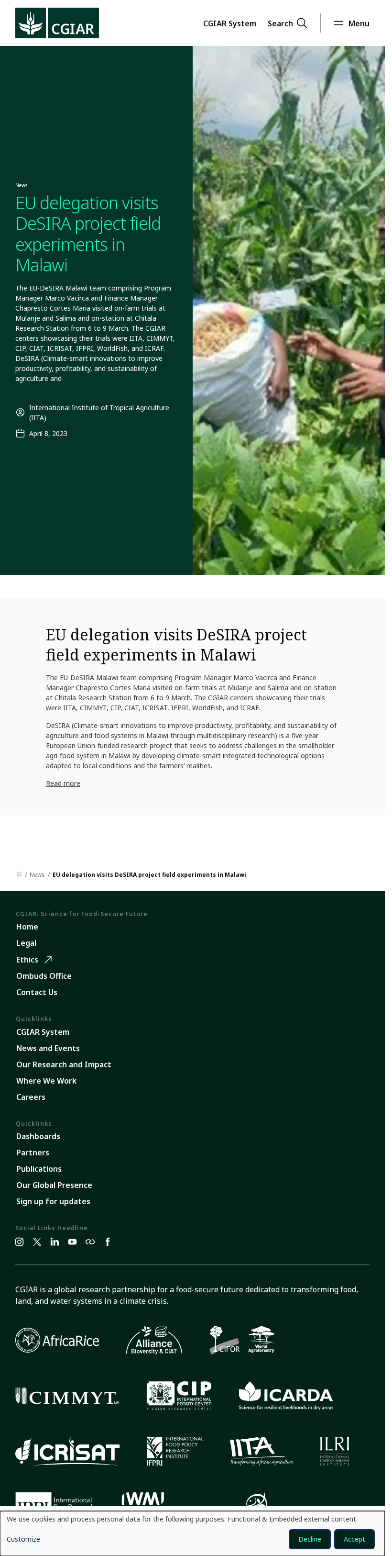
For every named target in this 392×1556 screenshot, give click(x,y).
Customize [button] (23, 1540)
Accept (354, 1539)
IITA (69, 707)
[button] (229, 23)
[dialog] (192, 1533)
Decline (309, 1539)
